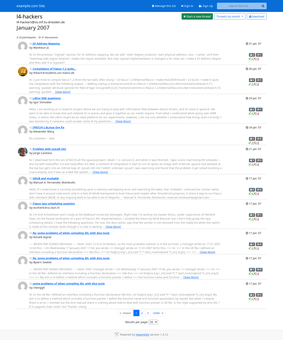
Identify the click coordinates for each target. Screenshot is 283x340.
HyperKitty (142, 334)
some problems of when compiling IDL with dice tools (68, 283)
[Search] (263, 6)
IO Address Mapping (46, 43)
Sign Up (207, 6)
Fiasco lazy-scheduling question (53, 203)
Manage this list (165, 6)
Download (257, 16)
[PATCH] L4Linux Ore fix (48, 127)
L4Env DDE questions (46, 98)
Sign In (188, 6)
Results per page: (136, 322)
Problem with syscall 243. (49, 149)
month (228, 16)
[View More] (62, 92)
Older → (158, 313)
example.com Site (31, 6)
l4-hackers (29, 16)
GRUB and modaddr (45, 178)
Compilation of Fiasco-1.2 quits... (54, 69)
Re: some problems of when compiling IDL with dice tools (71, 233)
